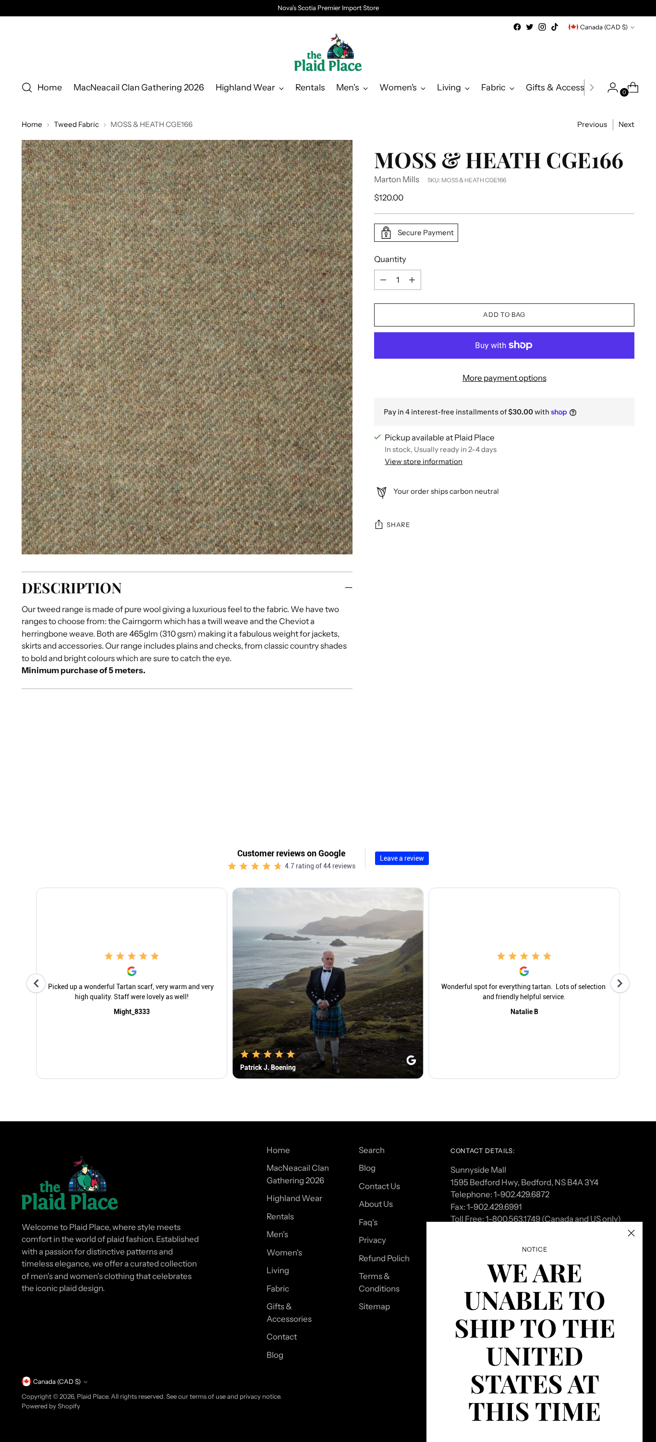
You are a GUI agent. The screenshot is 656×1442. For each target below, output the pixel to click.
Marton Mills (396, 179)
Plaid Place (92, 1396)
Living (278, 1270)
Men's (277, 1234)
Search (372, 1150)
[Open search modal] (26, 87)
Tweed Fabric (76, 124)
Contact (282, 1337)
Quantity (390, 259)
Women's (284, 1252)
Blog (275, 1355)
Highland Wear (294, 1198)
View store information (423, 461)
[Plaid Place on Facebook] (517, 27)
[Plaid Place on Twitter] (529, 27)
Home (32, 124)
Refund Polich (384, 1258)
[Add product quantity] (383, 279)
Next (626, 124)
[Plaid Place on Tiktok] (554, 27)
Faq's (368, 1222)
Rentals (280, 1216)
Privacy (372, 1240)
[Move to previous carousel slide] (604, 780)
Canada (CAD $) (604, 27)
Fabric (278, 1288)
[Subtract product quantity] (412, 279)
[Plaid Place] (328, 52)
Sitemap (374, 1306)
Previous (592, 124)
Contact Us (379, 1186)
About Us (376, 1204)
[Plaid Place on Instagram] (542, 27)
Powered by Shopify (51, 1406)
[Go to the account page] (609, 87)
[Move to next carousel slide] (626, 779)
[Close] (631, 1233)
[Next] (591, 87)
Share (398, 524)
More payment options (504, 378)
